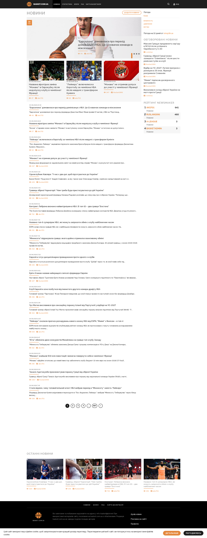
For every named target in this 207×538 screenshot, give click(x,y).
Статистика (67, 4)
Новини (57, 4)
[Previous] (32, 38)
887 (94, 406)
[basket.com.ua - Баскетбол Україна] (37, 4)
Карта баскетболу (93, 4)
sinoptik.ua (168, 33)
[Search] (168, 4)
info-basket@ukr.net (105, 514)
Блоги (76, 4)
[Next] (136, 38)
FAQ (82, 4)
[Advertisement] (103, 431)
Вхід (177, 4)
